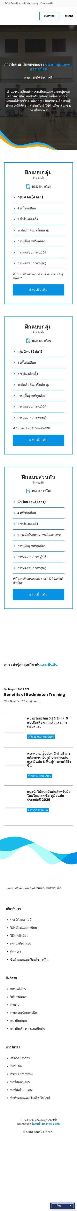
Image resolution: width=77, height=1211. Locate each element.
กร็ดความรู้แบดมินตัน (39, 775)
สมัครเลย (49, 16)
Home (26, 77)
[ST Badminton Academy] (14, 16)
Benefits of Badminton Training (34, 694)
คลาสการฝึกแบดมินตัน (23, 96)
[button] (63, 1205)
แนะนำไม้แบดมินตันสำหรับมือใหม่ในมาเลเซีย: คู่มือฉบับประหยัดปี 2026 (49, 795)
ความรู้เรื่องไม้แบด (38, 810)
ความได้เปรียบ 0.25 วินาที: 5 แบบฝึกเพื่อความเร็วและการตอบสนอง (47, 722)
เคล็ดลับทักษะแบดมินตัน (41, 736)
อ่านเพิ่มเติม (38, 290)
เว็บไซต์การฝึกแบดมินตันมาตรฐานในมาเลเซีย (28, 3)
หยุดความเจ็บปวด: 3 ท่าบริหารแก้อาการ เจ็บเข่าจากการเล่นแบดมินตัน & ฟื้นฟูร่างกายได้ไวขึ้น (49, 759)
